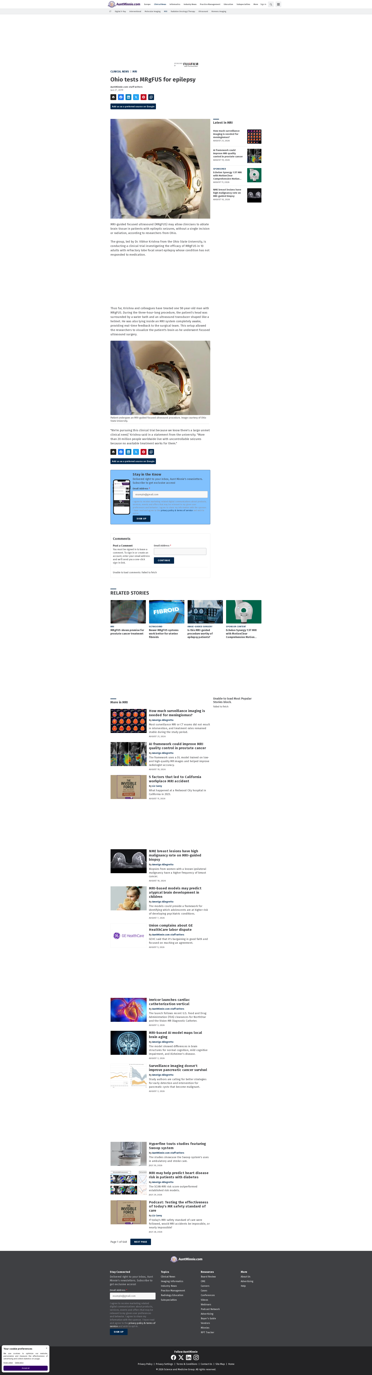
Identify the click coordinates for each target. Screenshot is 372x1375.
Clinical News (119, 71)
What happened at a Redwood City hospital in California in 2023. (177, 792)
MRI (135, 71)
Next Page (140, 1241)
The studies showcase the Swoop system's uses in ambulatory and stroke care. (179, 1159)
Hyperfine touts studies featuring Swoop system (177, 1146)
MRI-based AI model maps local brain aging (175, 1035)
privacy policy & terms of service (177, 510)
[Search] (271, 4)
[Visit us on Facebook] (173, 1357)
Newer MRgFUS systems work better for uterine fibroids (163, 634)
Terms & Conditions (186, 1364)
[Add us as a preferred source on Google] (151, 97)
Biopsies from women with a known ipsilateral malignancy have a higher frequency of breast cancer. (177, 872)
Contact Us (206, 1364)
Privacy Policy (145, 1364)
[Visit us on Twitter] (181, 1357)
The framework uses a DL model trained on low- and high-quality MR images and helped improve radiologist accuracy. (179, 761)
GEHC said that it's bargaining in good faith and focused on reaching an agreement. (178, 940)
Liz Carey (157, 786)
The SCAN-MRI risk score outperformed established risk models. (173, 1188)
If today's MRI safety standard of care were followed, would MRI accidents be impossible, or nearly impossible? (179, 1223)
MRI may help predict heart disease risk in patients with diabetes (179, 1175)
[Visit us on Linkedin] (188, 1357)
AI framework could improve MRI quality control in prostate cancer (228, 153)
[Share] (121, 97)
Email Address (141, 488)
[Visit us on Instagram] (196, 1357)
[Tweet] (136, 97)
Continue (164, 560)
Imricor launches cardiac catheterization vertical (169, 1002)
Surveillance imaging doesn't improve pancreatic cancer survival (178, 1068)
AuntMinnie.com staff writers (126, 87)
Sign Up (141, 518)
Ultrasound (155, 626)
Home (231, 1364)
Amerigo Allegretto (163, 720)
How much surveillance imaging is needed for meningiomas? (226, 134)
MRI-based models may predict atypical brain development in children (175, 892)
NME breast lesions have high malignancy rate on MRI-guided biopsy (227, 193)
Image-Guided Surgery (199, 626)
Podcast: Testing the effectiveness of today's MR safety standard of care (178, 1206)
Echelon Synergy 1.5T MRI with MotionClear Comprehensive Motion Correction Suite (227, 175)
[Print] (113, 97)
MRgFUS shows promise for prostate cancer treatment (127, 632)
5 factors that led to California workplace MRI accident (175, 779)
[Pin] (143, 97)
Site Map (220, 1364)
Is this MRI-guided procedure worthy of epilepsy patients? (200, 634)
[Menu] (278, 4)
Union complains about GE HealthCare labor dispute (171, 927)
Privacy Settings (164, 1364)
